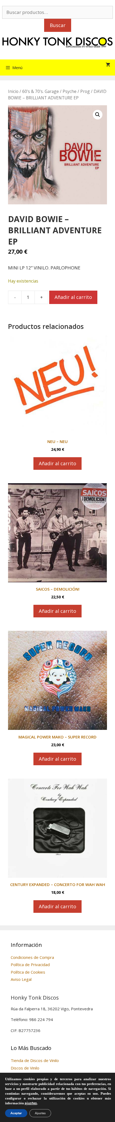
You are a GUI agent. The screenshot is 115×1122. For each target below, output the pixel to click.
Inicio (13, 91)
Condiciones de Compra (32, 957)
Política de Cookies (28, 972)
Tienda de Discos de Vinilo (35, 1060)
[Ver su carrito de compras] (108, 64)
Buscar (58, 25)
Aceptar (16, 1113)
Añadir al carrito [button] (57, 463)
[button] (97, 114)
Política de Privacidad (30, 964)
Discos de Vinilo (25, 1068)
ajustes (31, 1103)
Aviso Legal (21, 979)
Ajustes (40, 1113)
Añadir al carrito (73, 297)
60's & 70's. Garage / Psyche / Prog (56, 91)
